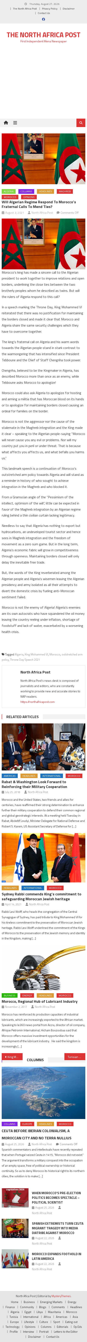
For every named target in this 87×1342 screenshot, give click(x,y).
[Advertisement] (43, 83)
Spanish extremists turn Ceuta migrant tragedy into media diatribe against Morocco (57, 1228)
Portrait (44, 1332)
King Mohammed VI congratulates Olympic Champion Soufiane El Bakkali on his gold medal (15, 1057)
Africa (47, 1317)
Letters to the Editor (66, 1332)
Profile (14, 1332)
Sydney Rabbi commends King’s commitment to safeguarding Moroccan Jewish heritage (41, 896)
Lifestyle (29, 1322)
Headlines (45, 191)
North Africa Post (42, 212)
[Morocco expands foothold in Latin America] (15, 1258)
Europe (27, 1124)
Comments (58, 1307)
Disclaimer (69, 9)
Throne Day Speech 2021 (25, 660)
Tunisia (14, 1317)
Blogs (42, 1307)
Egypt (27, 1312)
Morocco (10, 197)
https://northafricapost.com (37, 701)
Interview (28, 1332)
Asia (75, 1317)
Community (27, 1307)
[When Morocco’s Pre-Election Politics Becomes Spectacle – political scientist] (15, 1197)
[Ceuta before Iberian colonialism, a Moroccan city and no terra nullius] (43, 1093)
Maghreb (65, 191)
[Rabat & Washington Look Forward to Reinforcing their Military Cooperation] (43, 746)
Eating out (71, 1322)
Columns (26, 191)
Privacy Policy (49, 9)
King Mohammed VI (36, 654)
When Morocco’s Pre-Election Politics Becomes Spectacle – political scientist (56, 1198)
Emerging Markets (51, 1302)
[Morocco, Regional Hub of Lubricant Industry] (43, 967)
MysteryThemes (61, 1296)
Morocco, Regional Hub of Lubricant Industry (39, 1001)
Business (9, 995)
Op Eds (77, 1327)
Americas (10, 776)
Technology (12, 1327)
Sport (56, 1322)
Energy (27, 995)
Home (14, 1302)
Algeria (9, 191)
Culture (43, 1322)
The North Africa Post (25, 9)
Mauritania (54, 1312)
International (51, 776)
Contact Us (44, 13)
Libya (40, 1312)
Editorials (62, 1327)
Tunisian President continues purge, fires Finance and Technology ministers (76, 1057)
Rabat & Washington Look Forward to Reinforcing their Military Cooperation (34, 784)
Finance (10, 1307)
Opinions (29, 197)
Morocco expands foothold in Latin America (56, 1256)
